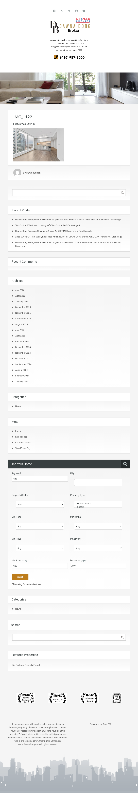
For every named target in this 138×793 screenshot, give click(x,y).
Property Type (77, 495)
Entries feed (21, 437)
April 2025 (20, 335)
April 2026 (20, 296)
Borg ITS (107, 724)
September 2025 (23, 318)
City (72, 473)
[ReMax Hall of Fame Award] (117, 698)
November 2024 (23, 353)
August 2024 (21, 370)
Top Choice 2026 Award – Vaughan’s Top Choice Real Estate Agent (47, 225)
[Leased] (98, 507)
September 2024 (23, 364)
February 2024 (22, 375)
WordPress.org (22, 448)
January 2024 (21, 381)
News (18, 406)
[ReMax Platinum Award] (89, 698)
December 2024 (23, 347)
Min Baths (75, 517)
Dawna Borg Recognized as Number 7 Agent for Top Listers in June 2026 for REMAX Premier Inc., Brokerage (68, 219)
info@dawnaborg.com (78, 3)
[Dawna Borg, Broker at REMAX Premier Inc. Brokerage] (69, 27)
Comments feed (23, 442)
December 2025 (23, 307)
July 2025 (19, 330)
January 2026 (21, 301)
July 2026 (19, 290)
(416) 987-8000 (72, 57)
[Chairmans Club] (57, 698)
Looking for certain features (27, 584)
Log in (18, 431)
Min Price (16, 538)
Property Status (20, 495)
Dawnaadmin (33, 172)
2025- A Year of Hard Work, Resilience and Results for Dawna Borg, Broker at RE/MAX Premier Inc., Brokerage (68, 236)
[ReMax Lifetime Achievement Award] (25, 698)
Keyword (16, 473)
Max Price (75, 538)
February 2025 (22, 341)
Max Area (78, 560)
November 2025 (23, 313)
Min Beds (16, 517)
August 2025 (21, 324)
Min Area (19, 560)
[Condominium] (98, 503)
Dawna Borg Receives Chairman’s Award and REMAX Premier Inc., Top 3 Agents (53, 231)
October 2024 (21, 358)
